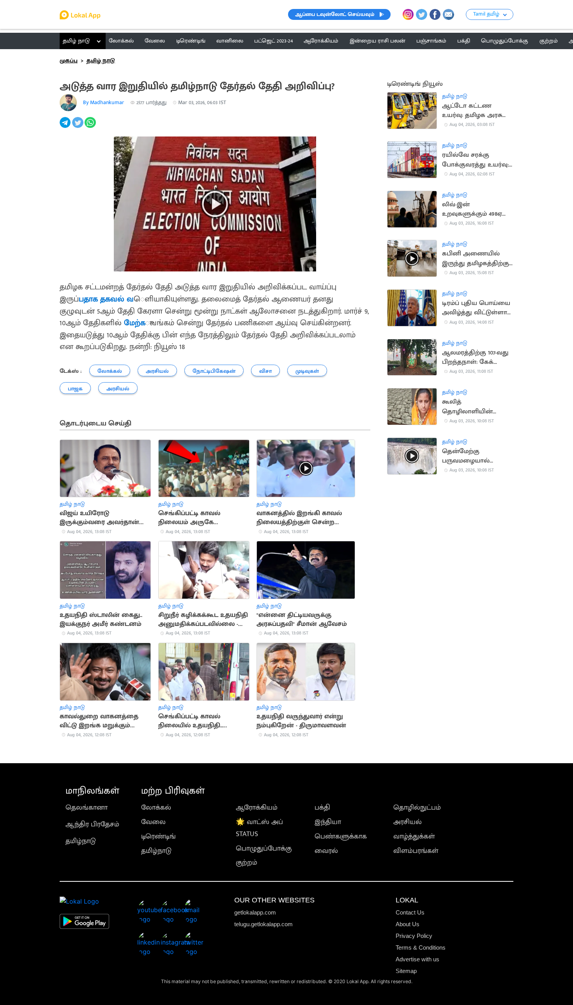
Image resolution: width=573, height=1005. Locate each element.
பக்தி (322, 807)
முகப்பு (69, 61)
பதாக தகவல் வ (106, 299)
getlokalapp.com (255, 912)
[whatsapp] (91, 126)
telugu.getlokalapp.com (263, 924)
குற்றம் (246, 862)
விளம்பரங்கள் (416, 851)
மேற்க (133, 323)
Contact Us (410, 912)
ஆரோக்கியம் (257, 807)
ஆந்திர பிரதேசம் (92, 824)
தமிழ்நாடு (80, 841)
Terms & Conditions (421, 947)
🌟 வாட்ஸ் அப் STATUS (259, 828)
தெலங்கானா (86, 807)
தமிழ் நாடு (76, 41)
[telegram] (66, 126)
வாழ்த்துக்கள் (414, 836)
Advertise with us (417, 959)
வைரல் (326, 851)
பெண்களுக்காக (341, 836)
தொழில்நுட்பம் (417, 807)
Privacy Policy (414, 935)
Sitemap (406, 971)
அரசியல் (407, 822)
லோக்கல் (156, 807)
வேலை (153, 822)
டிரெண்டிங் (158, 836)
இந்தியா (328, 822)
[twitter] (78, 126)
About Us (407, 924)
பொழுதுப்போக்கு (264, 848)
